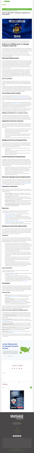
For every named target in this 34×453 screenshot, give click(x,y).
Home (17, 427)
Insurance (7, 9)
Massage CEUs (17, 431)
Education (22, 9)
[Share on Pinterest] (19, 368)
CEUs (10, 9)
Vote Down (20, 365)
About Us (17, 428)
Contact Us (26, 9)
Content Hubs (18, 9)
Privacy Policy (9, 449)
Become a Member (7, 1)
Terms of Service (13, 449)
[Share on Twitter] (14, 368)
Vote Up (15, 365)
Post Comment (5, 384)
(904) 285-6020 (17, 422)
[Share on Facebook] (12, 368)
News (12, 9)
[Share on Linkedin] (21, 368)
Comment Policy (18, 449)
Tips (14, 9)
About (3, 1)
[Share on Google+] (17, 368)
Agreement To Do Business (23, 449)
